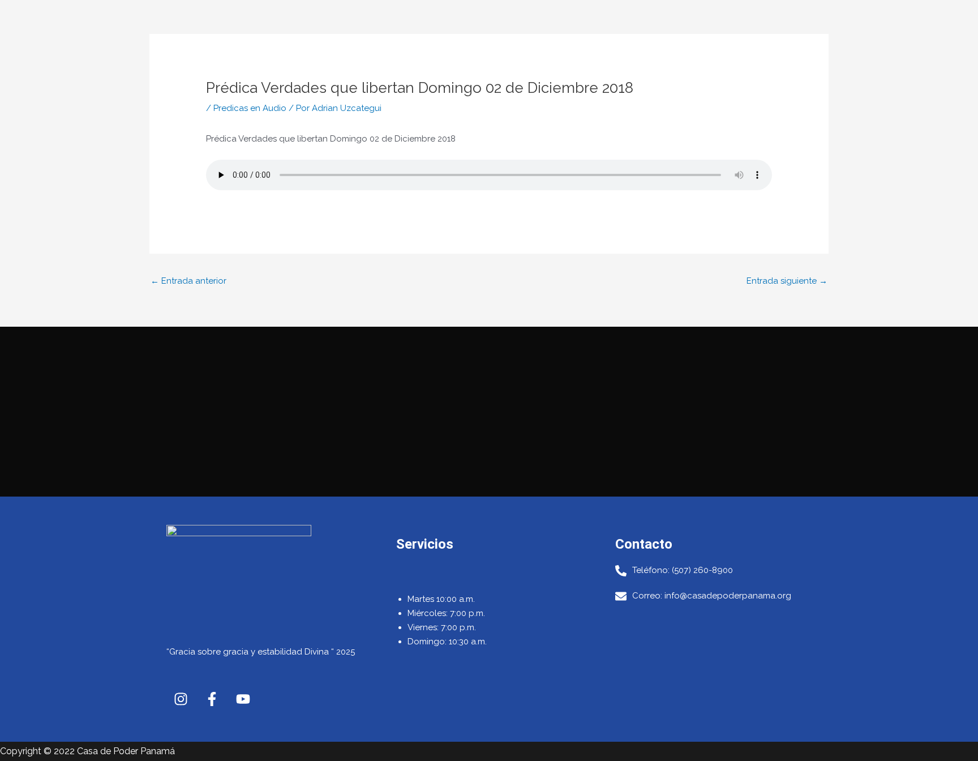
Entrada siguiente (787, 281)
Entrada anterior (188, 281)
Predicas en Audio (249, 108)
